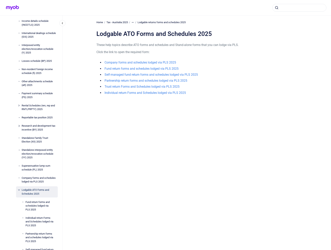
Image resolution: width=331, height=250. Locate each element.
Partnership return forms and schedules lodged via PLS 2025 (39, 237)
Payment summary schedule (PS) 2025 (37, 95)
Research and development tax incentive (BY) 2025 (38, 127)
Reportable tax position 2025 (37, 117)
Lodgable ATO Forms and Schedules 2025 (35, 191)
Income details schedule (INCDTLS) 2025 (35, 22)
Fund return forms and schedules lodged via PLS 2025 (38, 206)
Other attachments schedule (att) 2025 (37, 83)
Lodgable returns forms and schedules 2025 (162, 22)
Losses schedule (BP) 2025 (37, 60)
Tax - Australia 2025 (117, 22)
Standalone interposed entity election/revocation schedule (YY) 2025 (37, 153)
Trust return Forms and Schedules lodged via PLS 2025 (142, 86)
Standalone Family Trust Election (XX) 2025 (35, 139)
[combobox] (299, 7)
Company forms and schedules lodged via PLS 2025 (39, 179)
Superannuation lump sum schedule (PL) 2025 (36, 167)
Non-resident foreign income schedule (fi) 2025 (37, 71)
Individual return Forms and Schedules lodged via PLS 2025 (39, 221)
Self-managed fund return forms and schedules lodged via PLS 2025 (151, 74)
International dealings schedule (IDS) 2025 (39, 35)
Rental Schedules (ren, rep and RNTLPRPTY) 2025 (38, 107)
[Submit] (277, 8)
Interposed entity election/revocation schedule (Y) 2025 (37, 49)
